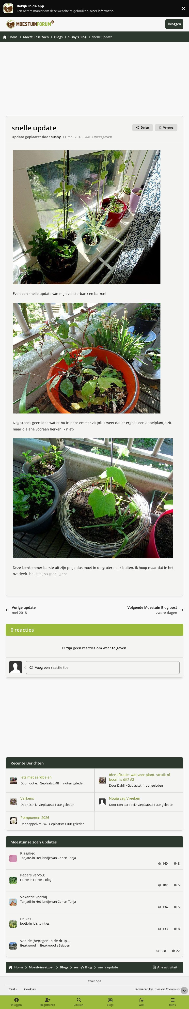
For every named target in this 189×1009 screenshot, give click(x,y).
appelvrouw (37, 824)
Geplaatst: (62, 783)
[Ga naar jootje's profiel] (13, 780)
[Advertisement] (94, 81)
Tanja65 (26, 858)
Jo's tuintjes (41, 923)
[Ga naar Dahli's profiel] (102, 780)
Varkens (27, 798)
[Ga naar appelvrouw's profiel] (13, 820)
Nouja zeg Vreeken (124, 798)
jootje (33, 783)
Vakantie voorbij (33, 897)
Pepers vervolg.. (33, 875)
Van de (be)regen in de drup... (45, 940)
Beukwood (28, 945)
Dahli (121, 785)
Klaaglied (27, 853)
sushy (56, 137)
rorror (24, 879)
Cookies (30, 989)
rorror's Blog (42, 879)
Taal (12, 989)
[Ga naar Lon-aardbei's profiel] (102, 801)
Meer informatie (13, 8)
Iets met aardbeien (36, 777)
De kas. (26, 919)
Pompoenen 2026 (34, 817)
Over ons (94, 981)
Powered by (159, 989)
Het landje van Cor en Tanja (56, 858)
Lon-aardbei (126, 804)
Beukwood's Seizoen (55, 945)
